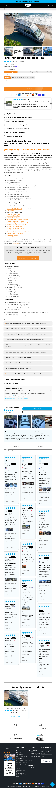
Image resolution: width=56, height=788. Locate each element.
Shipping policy (38, 786)
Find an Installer (19, 758)
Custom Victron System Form (21, 765)
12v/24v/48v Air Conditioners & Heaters (19, 232)
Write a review (37, 408)
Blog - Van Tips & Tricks (21, 760)
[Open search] (5, 450)
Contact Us (31, 760)
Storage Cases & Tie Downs (15, 233)
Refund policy (19, 786)
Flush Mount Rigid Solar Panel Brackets (18, 223)
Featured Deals (19, 754)
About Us (18, 781)
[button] (3, 5)
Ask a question (37, 412)
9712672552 (34, 750)
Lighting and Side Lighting (14, 226)
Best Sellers (18, 752)
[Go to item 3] (38, 421)
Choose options (15, 716)
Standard (7, 77)
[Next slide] (50, 51)
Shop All (18, 750)
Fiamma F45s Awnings (13, 216)
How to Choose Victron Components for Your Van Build (9, 768)
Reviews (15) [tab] (16, 446)
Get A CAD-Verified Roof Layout (28, 258)
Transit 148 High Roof (11, 72)
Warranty (18, 779)
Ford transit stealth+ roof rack (21, 9)
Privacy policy (24, 786)
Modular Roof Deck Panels (14, 209)
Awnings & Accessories (13, 217)
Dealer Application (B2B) (20, 770)
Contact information (45, 786)
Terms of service (31, 786)
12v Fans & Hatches (12, 235)
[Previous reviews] (5, 103)
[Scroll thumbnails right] (50, 421)
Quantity (5, 80)
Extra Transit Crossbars (13, 230)
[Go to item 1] (10, 421)
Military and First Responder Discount (21, 774)
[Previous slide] (5, 51)
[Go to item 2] (24, 421)
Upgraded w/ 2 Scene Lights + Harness (23, 77)
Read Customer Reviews (21, 756)
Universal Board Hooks (13, 214)
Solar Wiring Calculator (21, 762)
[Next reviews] (51, 103)
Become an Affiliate (20, 768)
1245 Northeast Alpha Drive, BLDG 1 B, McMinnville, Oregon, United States (35, 755)
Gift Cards (18, 777)
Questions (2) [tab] (40, 446)
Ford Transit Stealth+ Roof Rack (15, 708)
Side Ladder (10, 210)
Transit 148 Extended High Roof (28, 72)
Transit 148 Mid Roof (45, 72)
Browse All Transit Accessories (16, 237)
